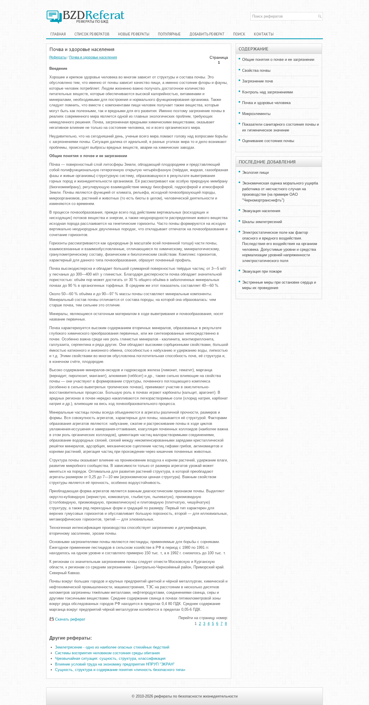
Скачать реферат (69, 619)
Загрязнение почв (257, 81)
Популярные (169, 34)
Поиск (239, 34)
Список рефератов (92, 34)
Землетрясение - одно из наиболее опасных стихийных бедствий (112, 647)
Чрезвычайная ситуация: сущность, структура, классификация (110, 658)
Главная (58, 34)
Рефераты (58, 57)
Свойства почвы (256, 70)
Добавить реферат (207, 34)
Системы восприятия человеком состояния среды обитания (107, 653)
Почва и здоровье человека (266, 103)
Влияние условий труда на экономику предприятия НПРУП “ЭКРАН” (114, 664)
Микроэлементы (256, 114)
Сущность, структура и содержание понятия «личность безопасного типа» (120, 670)
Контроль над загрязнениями (267, 92)
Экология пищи (255, 172)
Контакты (264, 34)
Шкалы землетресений (262, 222)
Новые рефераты (133, 34)
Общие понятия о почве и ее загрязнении (278, 59)
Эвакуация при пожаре (262, 271)
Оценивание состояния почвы (268, 141)
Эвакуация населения (261, 211)
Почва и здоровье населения (93, 57)
